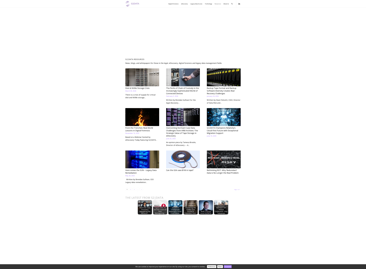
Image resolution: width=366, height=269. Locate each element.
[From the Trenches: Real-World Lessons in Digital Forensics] (142, 117)
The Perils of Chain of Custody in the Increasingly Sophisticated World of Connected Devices (182, 91)
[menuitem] (173, 4)
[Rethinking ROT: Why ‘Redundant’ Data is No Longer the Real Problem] (224, 159)
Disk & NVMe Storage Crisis (137, 88)
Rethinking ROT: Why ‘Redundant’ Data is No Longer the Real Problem (223, 171)
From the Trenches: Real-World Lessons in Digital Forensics (139, 129)
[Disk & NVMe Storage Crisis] (142, 77)
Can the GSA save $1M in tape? (179, 170)
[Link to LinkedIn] (239, 3)
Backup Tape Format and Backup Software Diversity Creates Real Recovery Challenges (221, 91)
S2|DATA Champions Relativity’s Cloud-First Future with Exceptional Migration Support (222, 130)
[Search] (232, 4)
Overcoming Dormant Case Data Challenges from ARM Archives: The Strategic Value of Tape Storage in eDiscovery (182, 132)
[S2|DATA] (135, 5)
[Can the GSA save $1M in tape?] (183, 159)
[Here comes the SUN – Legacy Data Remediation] (142, 159)
